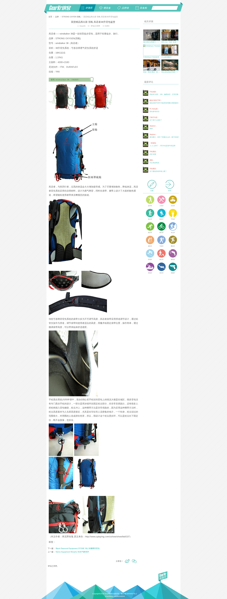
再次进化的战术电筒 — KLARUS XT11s (175, 72)
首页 (50, 17)
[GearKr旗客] (62, 9)
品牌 (57, 17)
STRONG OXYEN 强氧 (71, 17)
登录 (169, 191)
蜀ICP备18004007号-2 (129, 594)
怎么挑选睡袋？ (166, 57)
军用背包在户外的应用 (151, 57)
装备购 (143, 8)
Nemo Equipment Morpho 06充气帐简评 (72, 552)
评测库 (88, 8)
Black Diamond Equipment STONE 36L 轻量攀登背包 (78, 548)
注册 (151, 191)
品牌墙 (125, 8)
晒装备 (107, 8)
